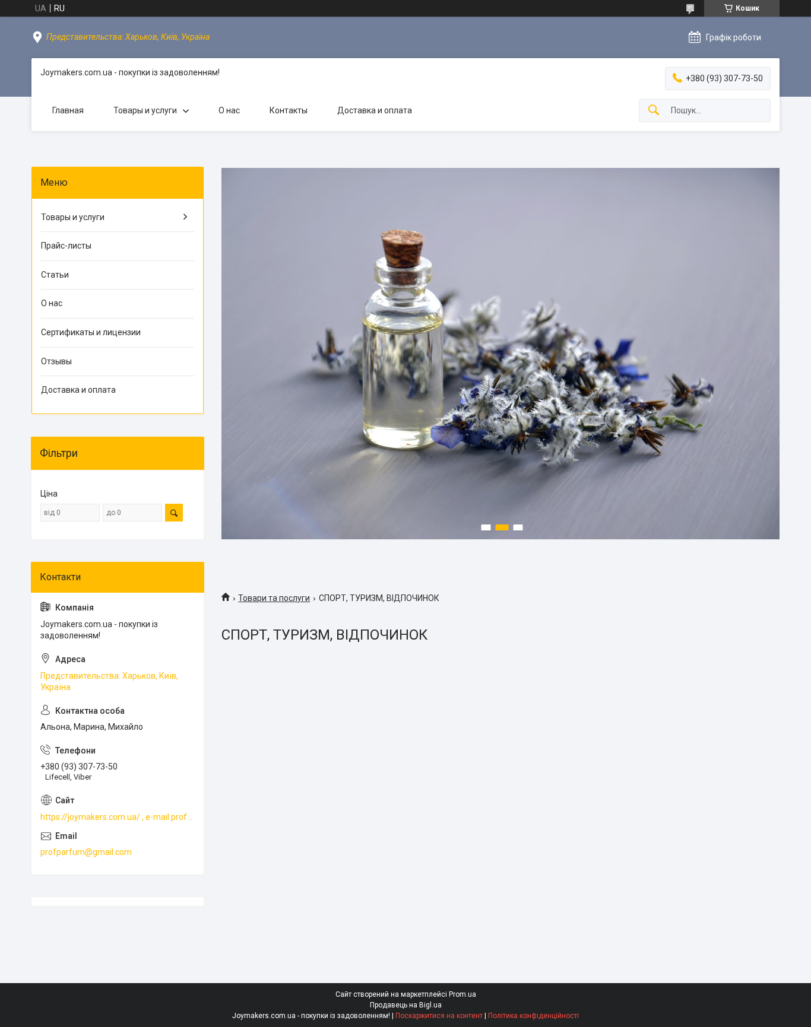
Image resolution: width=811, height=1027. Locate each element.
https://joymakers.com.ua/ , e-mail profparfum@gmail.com (117, 817)
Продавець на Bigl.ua (406, 1005)
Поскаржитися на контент (439, 1016)
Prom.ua (462, 994)
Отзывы (56, 361)
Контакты (289, 110)
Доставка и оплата (374, 110)
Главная (68, 110)
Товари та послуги (274, 598)
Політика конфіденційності (533, 1016)
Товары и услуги (145, 110)
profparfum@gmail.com (86, 852)
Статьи (55, 274)
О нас (229, 110)
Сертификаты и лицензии (91, 332)
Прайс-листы (66, 245)
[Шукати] (653, 110)
